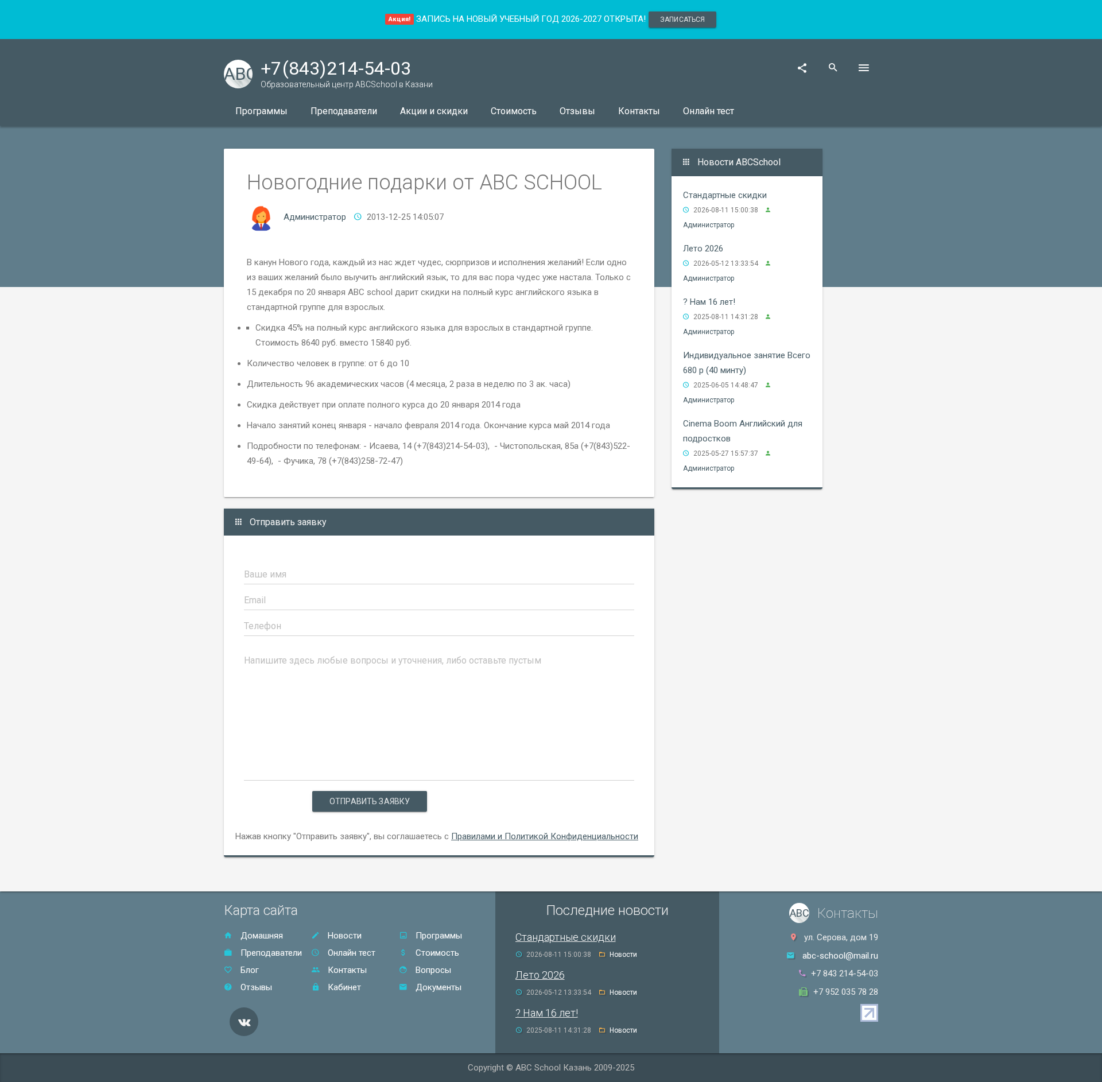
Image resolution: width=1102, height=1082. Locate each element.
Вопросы (432, 970)
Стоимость (514, 111)
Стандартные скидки (725, 195)
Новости (343, 935)
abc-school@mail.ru (840, 956)
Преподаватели (344, 111)
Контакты (639, 111)
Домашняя (260, 935)
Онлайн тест (708, 111)
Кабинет (343, 987)
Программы (261, 111)
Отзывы (577, 111)
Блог (248, 970)
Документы (437, 987)
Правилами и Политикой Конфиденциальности (544, 836)
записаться (682, 19)
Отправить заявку (369, 801)
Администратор (315, 217)
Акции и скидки (434, 111)
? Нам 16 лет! (709, 302)
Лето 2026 (703, 248)
